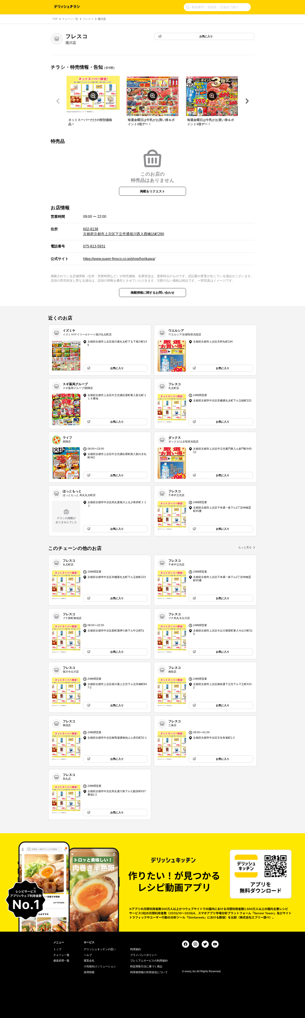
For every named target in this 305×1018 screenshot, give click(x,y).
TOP (55, 19)
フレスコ (88, 19)
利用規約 (135, 949)
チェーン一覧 (70, 19)
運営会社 (89, 960)
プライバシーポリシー (143, 955)
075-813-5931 (94, 246)
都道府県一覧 (61, 960)
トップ (57, 949)
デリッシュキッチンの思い (100, 949)
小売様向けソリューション (100, 966)
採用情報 (89, 972)
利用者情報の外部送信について (149, 972)
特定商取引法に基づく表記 (146, 966)
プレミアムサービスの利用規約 (149, 960)
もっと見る (245, 547)
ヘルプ (88, 955)
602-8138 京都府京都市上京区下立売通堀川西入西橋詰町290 (123, 231)
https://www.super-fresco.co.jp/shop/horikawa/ (119, 259)
